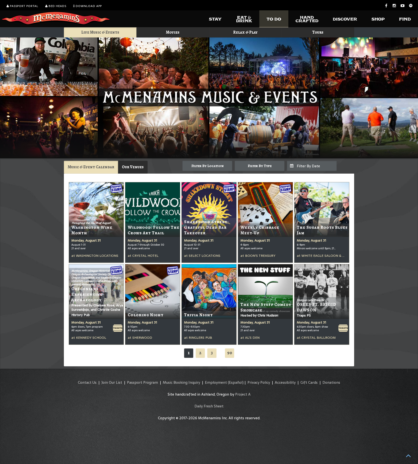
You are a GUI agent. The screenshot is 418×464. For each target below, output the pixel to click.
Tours (317, 32)
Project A (243, 394)
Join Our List (111, 382)
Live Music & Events (100, 32)
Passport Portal (23, 6)
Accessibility (285, 382)
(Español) (236, 382)
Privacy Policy (258, 382)
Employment (216, 382)
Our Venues (133, 167)
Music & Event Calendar (91, 167)
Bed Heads (57, 6)
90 (229, 352)
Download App (88, 6)
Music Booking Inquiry (181, 382)
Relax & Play (245, 32)
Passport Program (142, 382)
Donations (331, 382)
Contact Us (87, 382)
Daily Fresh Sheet (209, 406)
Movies (172, 32)
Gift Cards (309, 382)
